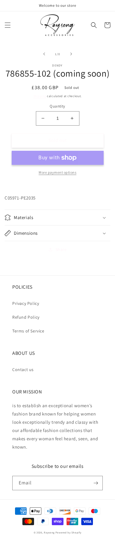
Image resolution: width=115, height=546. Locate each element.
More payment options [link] (57, 172)
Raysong (49, 532)
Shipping (39, 96)
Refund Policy (26, 317)
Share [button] (61, 249)
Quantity (57, 106)
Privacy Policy (25, 303)
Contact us (23, 369)
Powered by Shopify (69, 532)
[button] (7, 25)
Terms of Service (28, 331)
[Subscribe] (95, 483)
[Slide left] (44, 54)
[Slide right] (71, 54)
